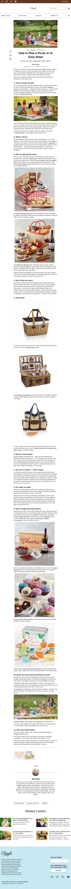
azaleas (22, 721)
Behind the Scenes (54, 15)
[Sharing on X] (10, 55)
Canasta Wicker (30, 347)
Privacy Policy (5, 881)
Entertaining (19, 803)
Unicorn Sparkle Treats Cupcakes (23, 619)
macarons (19, 520)
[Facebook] (51, 878)
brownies (26, 516)
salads (43, 160)
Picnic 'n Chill (37, 127)
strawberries (46, 516)
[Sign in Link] (69, 9)
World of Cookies (22, 15)
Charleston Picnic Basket (23, 395)
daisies (31, 721)
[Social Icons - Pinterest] (11, 1)
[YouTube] (68, 878)
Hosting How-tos (33, 803)
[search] (51, 8)
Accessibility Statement (22, 881)
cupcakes (46, 518)
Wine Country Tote (40, 448)
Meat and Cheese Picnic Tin (24, 213)
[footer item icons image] (6, 856)
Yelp (31, 132)
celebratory (52, 143)
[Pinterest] (62, 878)
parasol (34, 685)
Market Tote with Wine (22, 265)
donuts (41, 518)
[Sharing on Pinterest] (10, 59)
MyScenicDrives (19, 132)
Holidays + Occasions (5, 15)
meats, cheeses (22, 164)
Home (28, 50)
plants (20, 689)
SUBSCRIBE (65, 1)
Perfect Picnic (33, 158)
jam (32, 164)
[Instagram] (57, 878)
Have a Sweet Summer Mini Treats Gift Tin (31, 669)
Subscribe (59, 870)
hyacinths (39, 721)
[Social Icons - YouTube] (15, 1)
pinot (40, 491)
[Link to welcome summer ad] (36, 755)
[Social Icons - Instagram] (6, 1)
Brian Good (35, 64)
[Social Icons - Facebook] (2, 1)
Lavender (16, 721)
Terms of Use (12, 881)
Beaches (50, 87)
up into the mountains (25, 92)
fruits (36, 160)
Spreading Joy (38, 15)
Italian (54, 141)
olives (29, 164)
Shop (69, 15)
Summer (44, 803)
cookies (21, 516)
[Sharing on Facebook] (10, 51)
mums (26, 721)
